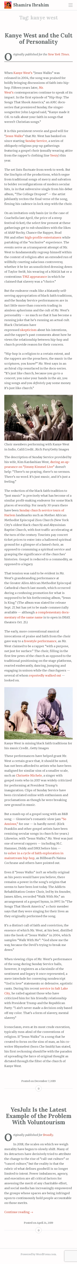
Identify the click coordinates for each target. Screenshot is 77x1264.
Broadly (48, 1135)
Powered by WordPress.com (38, 1254)
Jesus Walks (14, 136)
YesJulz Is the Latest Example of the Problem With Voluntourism (38, 1116)
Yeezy (54, 155)
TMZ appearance (34, 276)
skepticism (28, 330)
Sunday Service (36, 141)
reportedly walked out (45, 675)
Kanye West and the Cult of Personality (39, 38)
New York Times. (59, 54)
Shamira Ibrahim (31, 5)
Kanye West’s (22, 73)
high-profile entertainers (43, 237)
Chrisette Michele (29, 775)
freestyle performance (40, 641)
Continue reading (18, 1212)
